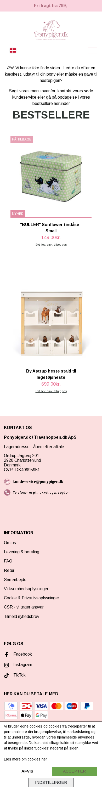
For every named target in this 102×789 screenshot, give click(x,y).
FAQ (8, 561)
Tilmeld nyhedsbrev (21, 616)
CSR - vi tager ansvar (24, 607)
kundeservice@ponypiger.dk (38, 481)
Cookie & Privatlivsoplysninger (31, 598)
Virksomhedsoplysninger (26, 589)
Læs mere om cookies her (25, 759)
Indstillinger (51, 782)
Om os (10, 542)
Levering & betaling (21, 552)
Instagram (22, 664)
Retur (9, 570)
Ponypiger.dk (17, 437)
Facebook (22, 654)
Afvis (27, 771)
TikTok (19, 675)
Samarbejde (15, 579)
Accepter (74, 771)
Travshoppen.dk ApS (56, 437)
